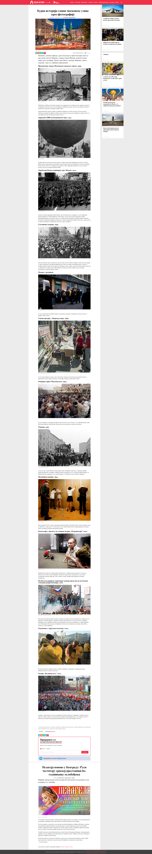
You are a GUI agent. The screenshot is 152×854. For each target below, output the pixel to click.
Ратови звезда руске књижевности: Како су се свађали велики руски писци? (112, 104)
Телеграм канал (61, 758)
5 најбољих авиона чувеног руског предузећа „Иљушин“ (111, 19)
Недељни (43, 748)
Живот (117, 2)
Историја (91, 2)
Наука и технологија (103, 2)
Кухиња (96, 2)
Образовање (84, 2)
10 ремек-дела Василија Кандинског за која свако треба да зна (112, 78)
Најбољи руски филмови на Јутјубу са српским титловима (112, 43)
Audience (106, 54)
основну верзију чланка (67, 846)
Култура (72, 2)
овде (72, 852)
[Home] (31, 2)
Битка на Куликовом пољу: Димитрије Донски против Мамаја (111, 130)
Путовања (111, 2)
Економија (77, 2)
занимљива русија (50, 731)
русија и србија (43, 842)
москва (41, 731)
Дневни (48, 748)
